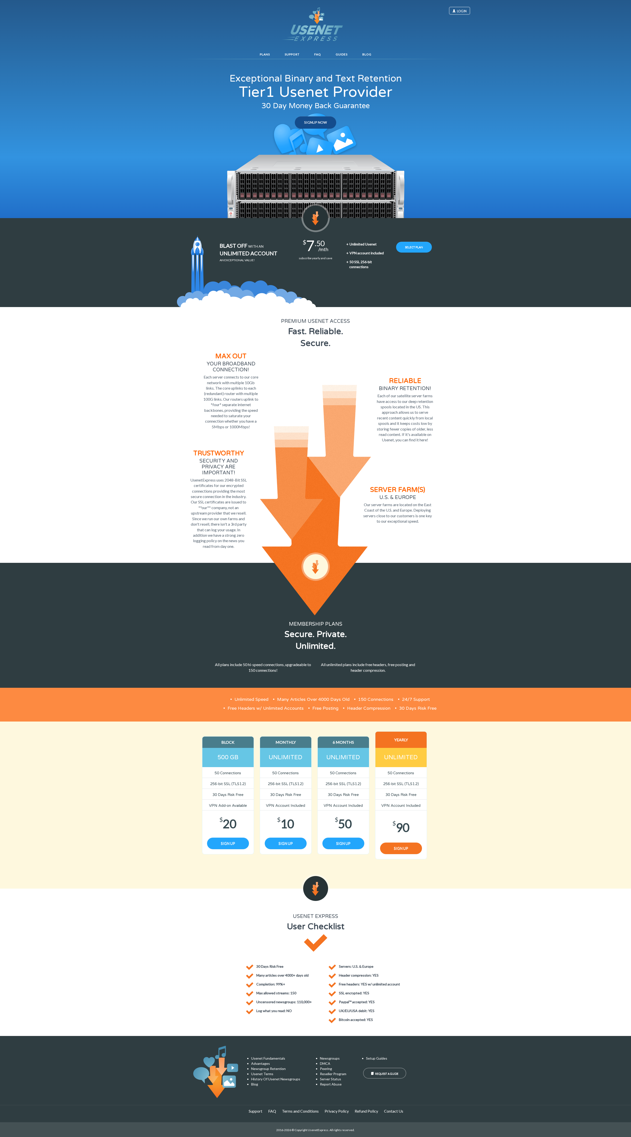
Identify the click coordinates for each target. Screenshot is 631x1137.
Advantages (260, 1063)
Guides (342, 54)
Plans (265, 54)
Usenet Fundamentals (268, 1058)
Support (292, 54)
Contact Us (393, 1111)
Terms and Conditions (300, 1111)
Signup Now (315, 122)
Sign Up (228, 843)
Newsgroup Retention (268, 1069)
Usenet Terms (262, 1074)
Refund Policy (366, 1111)
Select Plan (414, 247)
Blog (366, 54)
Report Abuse (331, 1084)
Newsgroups (330, 1058)
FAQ (317, 54)
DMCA (325, 1063)
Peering (326, 1069)
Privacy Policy (337, 1111)
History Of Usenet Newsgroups (275, 1079)
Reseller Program (333, 1074)
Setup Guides (376, 1058)
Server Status (330, 1079)
